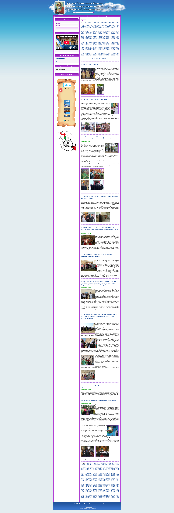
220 (90, 32)
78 (94, 25)
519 (90, 48)
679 (88, 57)
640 (100, 54)
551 (105, 49)
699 (94, 58)
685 (98, 57)
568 (95, 50)
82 (98, 25)
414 (106, 42)
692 (109, 57)
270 (96, 35)
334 (88, 38)
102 (85, 26)
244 (92, 33)
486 (111, 46)
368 (106, 39)
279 (111, 35)
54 (104, 464)
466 (116, 44)
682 (93, 57)
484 (108, 46)
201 (96, 31)
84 (101, 25)
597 (105, 52)
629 (82, 54)
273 (101, 35)
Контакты (111, 16)
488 (114, 46)
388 (101, 41)
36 (83, 464)
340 (98, 38)
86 (103, 25)
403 (88, 42)
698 (92, 58)
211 (113, 31)
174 (90, 30)
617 (100, 53)
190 (116, 30)
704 (102, 58)
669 (109, 55)
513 (118, 47)
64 (116, 464)
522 (95, 48)
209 (109, 31)
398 (118, 41)
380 (88, 41)
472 (88, 46)
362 (96, 39)
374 (116, 39)
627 (116, 53)
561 (83, 50)
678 (87, 57)
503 (101, 47)
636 (93, 54)
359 (92, 39)
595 (101, 52)
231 (108, 32)
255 (109, 33)
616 (98, 53)
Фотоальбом (91, 16)
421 (118, 42)
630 (83, 54)
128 (90, 27)
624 (111, 53)
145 (118, 27)
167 (116, 28)
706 (105, 58)
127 (88, 27)
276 (106, 35)
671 (113, 55)
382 (92, 41)
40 (88, 464)
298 (105, 36)
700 (96, 58)
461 (108, 44)
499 (95, 47)
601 (111, 52)
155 (96, 28)
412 (103, 42)
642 (103, 54)
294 (98, 36)
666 (105, 55)
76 (91, 25)
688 (103, 57)
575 (106, 50)
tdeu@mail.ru (93, 506)
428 (92, 43)
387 (100, 41)
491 (82, 47)
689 (105, 57)
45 (94, 464)
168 (118, 28)
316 (96, 37)
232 (109, 32)
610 (88, 53)
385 (96, 41)
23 (106, 22)
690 (106, 57)
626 (114, 53)
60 (111, 464)
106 (92, 26)
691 (108, 57)
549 (101, 49)
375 (118, 39)
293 (96, 36)
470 (85, 46)
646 (109, 54)
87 (104, 25)
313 (91, 37)
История (70, 16)
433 (100, 43)
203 (100, 31)
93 (111, 25)
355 (85, 39)
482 (105, 46)
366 (103, 39)
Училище (104, 16)
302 (111, 36)
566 (92, 50)
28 (112, 22)
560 (82, 50)
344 (105, 38)
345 (106, 38)
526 (101, 48)
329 (118, 37)
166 (114, 28)
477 (96, 46)
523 (96, 48)
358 (90, 39)
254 (108, 33)
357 (88, 39)
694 (113, 57)
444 (118, 43)
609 (87, 53)
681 (92, 57)
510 (113, 47)
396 (114, 41)
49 (98, 464)
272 (100, 35)
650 (116, 54)
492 (83, 47)
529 (106, 48)
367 (105, 39)
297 (103, 36)
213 (116, 31)
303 (113, 36)
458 (103, 44)
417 (111, 42)
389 (103, 41)
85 (102, 25)
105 (90, 26)
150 (88, 28)
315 (95, 37)
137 (105, 27)
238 (82, 33)
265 (88, 35)
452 (93, 44)
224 (96, 32)
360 (93, 39)
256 (111, 33)
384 (95, 41)
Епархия (84, 16)
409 (98, 42)
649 (114, 54)
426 (88, 43)
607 (83, 53)
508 (109, 47)
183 (105, 30)
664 (101, 55)
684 (96, 57)
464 (113, 44)
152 (92, 28)
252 (105, 33)
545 (95, 49)
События (58, 25)
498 (93, 47)
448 (87, 44)
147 (83, 28)
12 (94, 22)
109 (97, 26)
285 (83, 36)
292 (95, 36)
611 (90, 53)
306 (118, 36)
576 (108, 50)
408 (96, 42)
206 (105, 31)
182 (103, 30)
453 (95, 44)
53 (103, 464)
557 (114, 49)
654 (85, 55)
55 (105, 464)
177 (95, 30)
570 (98, 50)
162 (108, 28)
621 (106, 53)
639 (98, 54)
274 (103, 35)
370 (109, 39)
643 (105, 54)
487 (113, 46)
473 (90, 46)
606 (82, 53)
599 (108, 52)
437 (106, 43)
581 (116, 50)
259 (116, 33)
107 (93, 26)
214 (118, 31)
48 (97, 464)
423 (83, 43)
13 (95, 22)
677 (85, 57)
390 (105, 41)
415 (108, 42)
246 (95, 33)
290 (92, 36)
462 (109, 44)
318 (100, 37)
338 (95, 38)
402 (87, 42)
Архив (58, 28)
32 (117, 22)
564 (88, 50)
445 (82, 44)
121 (116, 26)
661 (96, 55)
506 (106, 47)
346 (108, 38)
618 (101, 53)
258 (114, 33)
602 (113, 52)
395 (113, 41)
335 (90, 38)
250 (101, 33)
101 (84, 26)
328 (116, 37)
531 (109, 48)
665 (103, 55)
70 (84, 25)
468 (82, 46)
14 (96, 22)
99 (118, 25)
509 (111, 47)
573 (103, 50)
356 (87, 39)
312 (90, 37)
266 (90, 35)
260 (118, 33)
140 (109, 27)
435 (103, 43)
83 (99, 25)
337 (93, 38)
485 (109, 46)
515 (83, 48)
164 (111, 28)
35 (82, 464)
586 (87, 52)
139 (108, 27)
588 (90, 52)
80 (96, 25)
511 (114, 47)
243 (90, 33)
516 (85, 48)
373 (114, 39)
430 (95, 43)
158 (101, 28)
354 (83, 39)
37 (84, 464)
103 (87, 26)
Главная (58, 16)
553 (108, 49)
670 (111, 55)
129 (92, 27)
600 (109, 52)
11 (93, 22)
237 (118, 32)
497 (92, 47)
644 (106, 54)
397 (116, 41)
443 (116, 43)
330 (82, 38)
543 (92, 49)
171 (85, 30)
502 (100, 47)
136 (103, 27)
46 (95, 464)
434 (101, 43)
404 (90, 42)
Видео (98, 16)
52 (102, 464)
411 (101, 42)
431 (96, 43)
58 (109, 464)
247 (96, 33)
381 (90, 41)
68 (82, 25)
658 (92, 55)
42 (90, 464)
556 (113, 49)
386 (98, 41)
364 (100, 39)
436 (105, 43)
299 (106, 36)
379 (87, 41)
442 (114, 43)
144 (116, 27)
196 (88, 31)
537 (82, 49)
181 (101, 30)
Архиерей (77, 16)
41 (89, 464)
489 (116, 46)
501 (98, 47)
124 (83, 27)
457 (101, 44)
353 (82, 39)
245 (93, 33)
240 (85, 33)
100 (82, 26)
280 (113, 35)
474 (92, 46)
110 (98, 26)
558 (116, 49)
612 (91, 53)
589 (92, 52)
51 (101, 464)
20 (103, 22)
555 (111, 49)
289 (90, 36)
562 (85, 50)
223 (95, 32)
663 (100, 55)
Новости (64, 16)
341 (100, 38)
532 (111, 48)
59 (110, 464)
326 (113, 37)
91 (109, 25)
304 (114, 36)
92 (110, 25)
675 (82, 57)
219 (88, 32)
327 (114, 37)
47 (96, 464)
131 (95, 27)
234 (113, 32)
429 (93, 43)
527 (103, 48)
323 (108, 37)
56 (106, 464)
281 (114, 35)
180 (100, 30)
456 (100, 44)
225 (98, 32)
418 (113, 42)
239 (83, 33)
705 (104, 58)
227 (101, 32)
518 (88, 48)
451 (92, 44)
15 (97, 22)
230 (106, 32)
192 (82, 31)
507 (108, 47)
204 (101, 31)
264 (87, 35)
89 (106, 25)
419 (114, 42)
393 (109, 41)
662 (98, 55)
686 (100, 57)
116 (108, 26)
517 (87, 48)
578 (111, 50)
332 (85, 38)
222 (93, 32)
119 (112, 26)
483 (106, 46)
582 (118, 50)
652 (82, 55)
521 (93, 48)
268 (93, 35)
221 (92, 32)
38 (86, 464)
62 (113, 464)
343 (103, 38)
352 (118, 38)
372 (113, 39)
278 (109, 35)
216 (83, 32)
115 (106, 26)
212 (114, 31)
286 (85, 36)
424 (85, 43)
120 (114, 26)
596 (103, 52)
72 (87, 25)
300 (108, 36)
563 (87, 50)
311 (88, 37)
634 (90, 54)
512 (116, 47)
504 (103, 47)
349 (113, 38)
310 (87, 37)
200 (95, 31)
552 (106, 49)
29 (113, 22)
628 (118, 53)
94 (112, 25)
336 (92, 38)
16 (98, 22)
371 (111, 39)
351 (116, 38)
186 (109, 30)
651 (118, 54)
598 (106, 52)
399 (82, 42)
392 (108, 41)
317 (98, 37)
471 (87, 46)
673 (116, 55)
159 (103, 28)
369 (108, 39)
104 (89, 26)
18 (101, 22)
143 (114, 27)
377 (83, 41)
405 (92, 42)
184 (106, 30)
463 (111, 44)
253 (106, 33)
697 (118, 57)
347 (109, 38)
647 (111, 54)
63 (114, 464)
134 (100, 27)
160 (105, 28)
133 (98, 27)
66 (118, 464)
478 (98, 46)
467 (118, 44)
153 (93, 28)
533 (113, 48)
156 (98, 28)
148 (85, 28)
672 (114, 55)
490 (118, 46)
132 (96, 27)
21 (104, 22)
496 (90, 47)
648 (113, 54)
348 (111, 38)
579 (113, 50)
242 (88, 33)
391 (106, 41)
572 (101, 50)
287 (87, 36)
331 (83, 38)
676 (83, 57)
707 (107, 58)
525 (100, 48)
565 (90, 50)
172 (87, 30)
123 (82, 27)
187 (111, 30)
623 (109, 53)
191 (118, 30)
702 (99, 58)
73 (88, 25)
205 (103, 31)
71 (86, 25)
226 (100, 32)
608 (85, 53)
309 (85, 37)
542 (90, 49)
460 (106, 44)
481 (103, 46)
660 (95, 55)
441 (113, 43)
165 (113, 28)
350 (114, 38)
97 (116, 25)
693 (111, 57)
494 (87, 47)
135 (101, 27)
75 (90, 25)
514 (82, 48)
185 (108, 30)
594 (100, 52)
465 (114, 44)
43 (91, 464)
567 (93, 50)
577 (109, 50)
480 (101, 46)
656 (88, 55)
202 (98, 31)
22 (105, 22)
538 (83, 49)
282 (116, 35)
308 (83, 37)
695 (114, 57)
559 (118, 49)
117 (109, 26)
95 (113, 25)
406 (93, 42)
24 (108, 22)
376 (82, 41)
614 (95, 53)
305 (116, 36)
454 (96, 44)
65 (117, 464)
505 (105, 47)
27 (111, 22)
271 (98, 35)
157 (100, 28)
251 (103, 33)
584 (83, 52)
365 (101, 39)
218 (87, 32)
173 (88, 30)
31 (116, 22)
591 (95, 52)
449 (88, 44)
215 (82, 32)
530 (108, 48)
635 (92, 54)
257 (113, 33)
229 (105, 32)
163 (109, 28)
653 (83, 55)
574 (105, 50)
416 (109, 42)
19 (102, 22)
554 (109, 49)
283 (118, 35)
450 (90, 44)
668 (108, 55)
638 (96, 54)
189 (114, 30)
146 (82, 28)
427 (90, 43)
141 (111, 27)
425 (87, 43)
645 (108, 54)
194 (85, 31)
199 (93, 31)
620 (104, 53)
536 (118, 48)
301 (109, 36)
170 (83, 30)
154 (95, 28)
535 (116, 48)
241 (87, 33)
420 (116, 42)
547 (98, 49)
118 (111, 26)
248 (98, 33)
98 (117, 25)
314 (93, 37)
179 (98, 30)
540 (87, 49)
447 (85, 44)
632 (87, 54)
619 (103, 53)
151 (90, 28)
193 (83, 31)
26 (110, 22)
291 (93, 36)
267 (92, 35)
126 (87, 27)
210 (111, 31)
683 (95, 57)
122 (117, 26)
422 (82, 43)
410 (100, 42)
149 (87, 28)
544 (93, 49)
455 (98, 44)
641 (101, 54)
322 (106, 37)
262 (83, 35)
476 (95, 46)
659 (93, 55)
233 (111, 32)
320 (103, 37)
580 (114, 50)
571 (100, 50)
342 (101, 38)
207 (106, 31)
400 (83, 42)
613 (93, 53)
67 (81, 25)
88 (105, 25)
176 (93, 30)
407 (95, 42)
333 (87, 38)
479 (100, 46)
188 (113, 30)
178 (96, 30)
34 (81, 464)
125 (85, 27)
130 (93, 27)
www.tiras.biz (89, 507)
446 (83, 44)
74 (89, 25)
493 (85, 47)
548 (100, 49)
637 (95, 54)
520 (92, 48)
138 (106, 27)
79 (95, 25)
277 (108, 35)
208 (108, 31)
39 (87, 464)
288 (88, 36)
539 (85, 49)
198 (92, 31)
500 (96, 47)
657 (90, 55)
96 (114, 25)
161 (106, 28)
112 (101, 26)
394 (111, 41)
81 (97, 25)
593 (98, 52)
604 (116, 52)
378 (85, 41)
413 (104, 42)
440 (111, 43)
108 (95, 26)
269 (95, 35)
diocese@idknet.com (85, 506)
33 (118, 22)
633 (88, 54)
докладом (83, 426)
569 (96, 50)
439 (109, 43)
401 (85, 42)
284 (82, 36)
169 (82, 30)
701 (97, 58)
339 (96, 38)
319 (101, 37)
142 (113, 27)
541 (88, 49)
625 (113, 53)
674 (118, 55)
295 (100, 36)
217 (85, 32)
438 (108, 43)
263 (85, 35)
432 (98, 43)
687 (101, 57)
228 (103, 32)
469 (83, 46)
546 (96, 49)
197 (90, 31)
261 (82, 35)
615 (96, 53)
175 (92, 30)
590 (93, 52)
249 (100, 33)
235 (114, 32)
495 (88, 47)
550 (103, 49)
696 (116, 57)
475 (93, 46)
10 (91, 22)
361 (95, 39)
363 (98, 39)
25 (109, 22)
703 (100, 58)
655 (87, 55)
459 (105, 44)
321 (104, 37)
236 (116, 32)
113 (103, 26)
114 (104, 26)
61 (112, 464)
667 (106, 55)
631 (85, 54)
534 (114, 48)
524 (98, 48)
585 (85, 52)
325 (111, 37)
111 (100, 26)
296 (101, 36)
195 (87, 31)
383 (93, 41)
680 (90, 57)
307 (82, 37)
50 (99, 464)
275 (105, 35)
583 (82, 52)
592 (96, 52)
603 (114, 52)
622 (108, 53)
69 (83, 25)
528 (105, 48)
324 (109, 37)
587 (88, 52)
